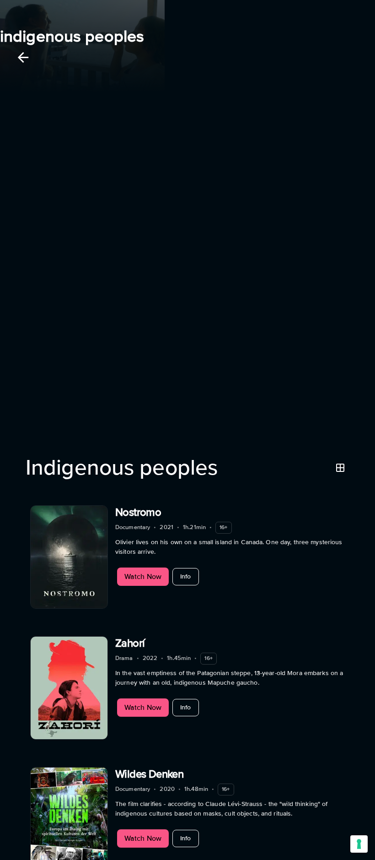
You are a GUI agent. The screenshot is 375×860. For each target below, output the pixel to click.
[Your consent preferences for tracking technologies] (359, 844)
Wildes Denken (149, 774)
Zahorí (130, 643)
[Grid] (340, 468)
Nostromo (138, 512)
